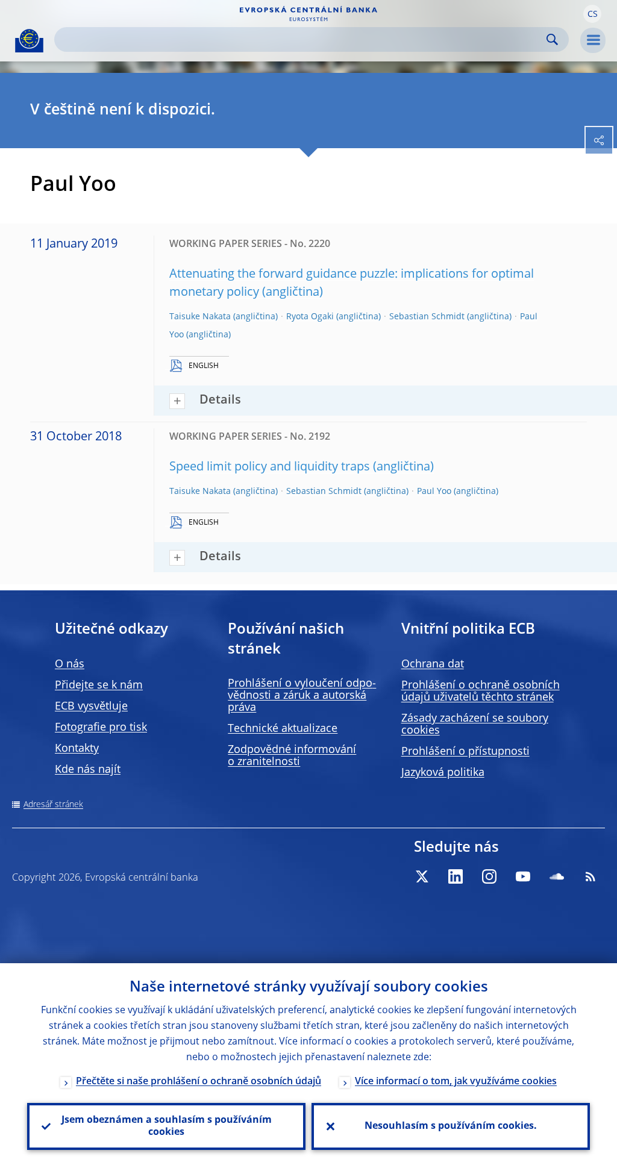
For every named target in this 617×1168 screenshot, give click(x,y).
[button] (592, 14)
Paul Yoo (434, 491)
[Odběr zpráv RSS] (590, 876)
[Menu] (593, 40)
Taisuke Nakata (200, 317)
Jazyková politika (442, 772)
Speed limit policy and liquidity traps (269, 467)
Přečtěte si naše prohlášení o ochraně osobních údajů (198, 1082)
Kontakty (77, 748)
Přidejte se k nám (99, 685)
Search (552, 39)
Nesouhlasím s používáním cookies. (451, 1126)
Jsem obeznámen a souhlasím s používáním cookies (166, 1126)
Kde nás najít (88, 769)
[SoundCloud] (556, 876)
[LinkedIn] (455, 876)
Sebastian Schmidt (427, 317)
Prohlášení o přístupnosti (465, 751)
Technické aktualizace (282, 728)
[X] (421, 876)
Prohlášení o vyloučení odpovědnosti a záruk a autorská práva (302, 695)
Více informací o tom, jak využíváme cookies (456, 1082)
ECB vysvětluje (91, 706)
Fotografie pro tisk (101, 727)
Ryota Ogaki (310, 317)
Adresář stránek (53, 805)
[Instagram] (489, 876)
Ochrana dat (432, 664)
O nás (69, 664)
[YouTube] (523, 876)
